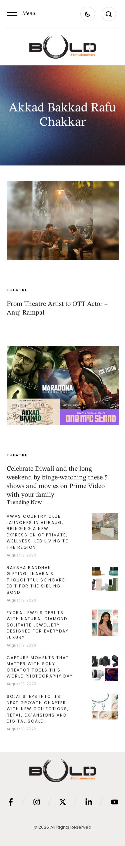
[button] (21, 14)
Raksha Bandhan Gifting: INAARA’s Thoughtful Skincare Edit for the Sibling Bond (36, 580)
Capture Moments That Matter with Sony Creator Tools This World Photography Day (40, 667)
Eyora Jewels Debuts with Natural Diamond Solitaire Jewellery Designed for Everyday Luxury (38, 625)
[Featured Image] (63, 220)
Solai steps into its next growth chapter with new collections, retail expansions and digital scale (38, 709)
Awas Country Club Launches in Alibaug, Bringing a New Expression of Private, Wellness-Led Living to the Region (38, 531)
